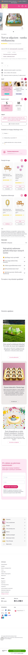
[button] (2, 639)
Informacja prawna (5, 584)
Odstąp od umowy (5, 593)
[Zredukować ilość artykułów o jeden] (2, 65)
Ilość (2, 63)
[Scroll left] (22, 160)
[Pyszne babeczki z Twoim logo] (14, 374)
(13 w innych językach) (16, 43)
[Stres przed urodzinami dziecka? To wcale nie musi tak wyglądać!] (14, 331)
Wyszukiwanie (4, 564)
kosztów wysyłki (20, 653)
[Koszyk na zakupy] (22, 6)
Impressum (3, 586)
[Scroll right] (25, 160)
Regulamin (3, 581)
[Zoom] (22, 28)
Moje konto (3, 575)
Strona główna (3, 34)
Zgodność (3, 582)
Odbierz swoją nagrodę (5, 573)
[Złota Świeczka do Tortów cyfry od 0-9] (7, 207)
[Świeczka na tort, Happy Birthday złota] (7, 172)
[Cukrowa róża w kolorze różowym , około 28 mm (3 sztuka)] (20, 173)
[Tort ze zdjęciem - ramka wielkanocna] (7, 292)
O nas (2, 570)
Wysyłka (3, 566)
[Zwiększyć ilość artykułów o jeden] (7, 65)
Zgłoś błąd (3, 571)
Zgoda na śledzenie (5, 592)
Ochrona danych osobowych (7, 588)
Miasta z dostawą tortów (6, 568)
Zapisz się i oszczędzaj (11, 486)
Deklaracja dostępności (5, 590)
